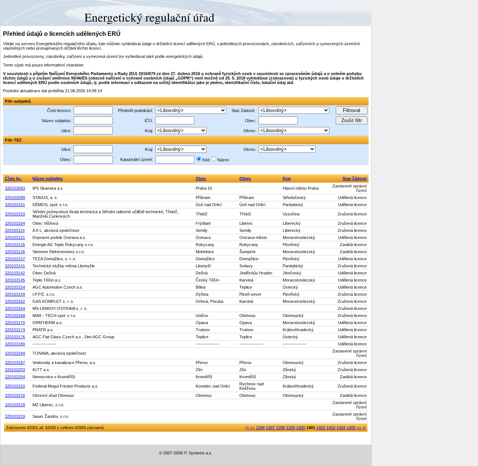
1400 (300, 427)
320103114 (15, 230)
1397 (270, 427)
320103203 (15, 369)
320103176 (15, 337)
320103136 (15, 251)
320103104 (15, 223)
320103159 (15, 294)
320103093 (15, 188)
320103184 (15, 353)
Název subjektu (47, 178)
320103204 (15, 377)
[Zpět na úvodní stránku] (27, 12)
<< (252, 427)
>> (359, 427)
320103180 (15, 344)
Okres (245, 178)
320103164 (15, 308)
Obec (201, 178)
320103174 (15, 329)
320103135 (15, 244)
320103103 (15, 214)
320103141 (15, 266)
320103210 (15, 386)
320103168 (15, 315)
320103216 (15, 395)
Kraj (287, 178)
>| (364, 427)
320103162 (15, 301)
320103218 (15, 405)
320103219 (15, 416)
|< (247, 427)
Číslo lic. (13, 178)
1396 (260, 427)
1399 (290, 427)
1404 (340, 427)
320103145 (15, 280)
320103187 (15, 362)
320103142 (15, 273)
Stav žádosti (354, 178)
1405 (351, 427)
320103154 (15, 287)
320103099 (15, 197)
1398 (280, 427)
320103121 (15, 237)
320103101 (15, 204)
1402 (320, 427)
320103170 (15, 322)
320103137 (15, 259)
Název (223, 160)
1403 (330, 427)
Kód (205, 160)
